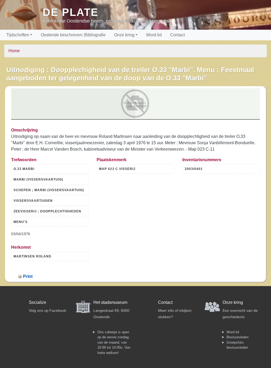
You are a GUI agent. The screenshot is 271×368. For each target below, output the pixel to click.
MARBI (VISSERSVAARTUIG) (38, 179)
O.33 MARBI (23, 169)
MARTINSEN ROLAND (32, 256)
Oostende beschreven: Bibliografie (73, 35)
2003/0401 (194, 169)
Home (14, 51)
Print (28, 276)
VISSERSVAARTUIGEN (33, 201)
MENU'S (20, 222)
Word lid (154, 35)
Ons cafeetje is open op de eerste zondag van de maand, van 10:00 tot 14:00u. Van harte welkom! (113, 342)
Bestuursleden (238, 337)
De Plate (70, 12)
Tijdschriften (17, 35)
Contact (177, 35)
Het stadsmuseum (110, 302)
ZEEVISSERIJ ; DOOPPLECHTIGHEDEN (47, 211)
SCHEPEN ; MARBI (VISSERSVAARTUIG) (48, 190)
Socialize (37, 302)
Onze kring (124, 35)
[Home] (23, 14)
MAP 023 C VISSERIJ (117, 169)
